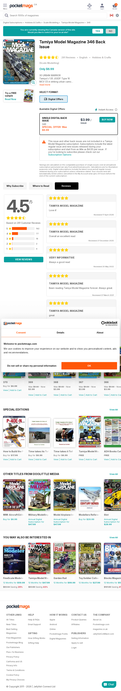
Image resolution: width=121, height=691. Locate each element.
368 (56, 382)
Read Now (10, 99)
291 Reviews (68, 57)
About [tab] (100, 332)
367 (81, 382)
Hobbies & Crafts (33, 22)
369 (30, 382)
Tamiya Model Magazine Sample (89, 451)
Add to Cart (15, 390)
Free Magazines (13, 638)
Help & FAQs (34, 619)
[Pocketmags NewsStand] (20, 6)
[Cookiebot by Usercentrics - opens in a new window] (103, 323)
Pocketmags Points (59, 634)
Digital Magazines (58, 638)
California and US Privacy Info (14, 663)
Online (53, 629)
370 (5, 382)
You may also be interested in (27, 537)
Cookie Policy (12, 675)
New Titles (11, 624)
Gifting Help (33, 643)
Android (53, 624)
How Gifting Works (36, 638)
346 (88, 22)
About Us (97, 619)
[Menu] (5, 6)
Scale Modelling (50, 22)
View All (113, 409)
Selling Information (80, 638)
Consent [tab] (21, 332)
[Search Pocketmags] (6, 16)
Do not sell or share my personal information (31, 365)
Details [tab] (60, 332)
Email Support (34, 624)
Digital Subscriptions (12, 22)
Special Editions (16, 409)
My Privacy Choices (15, 680)
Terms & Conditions (15, 670)
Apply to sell (77, 643)
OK (89, 365)
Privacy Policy (12, 657)
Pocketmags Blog (14, 642)
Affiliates (75, 624)
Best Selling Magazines (11, 631)
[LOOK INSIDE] (19, 83)
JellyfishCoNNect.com (102, 634)
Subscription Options (59, 154)
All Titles (10, 619)
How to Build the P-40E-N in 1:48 (13, 451)
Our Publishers (13, 647)
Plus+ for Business (15, 652)
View (5, 390)
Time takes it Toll (63, 451)
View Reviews (23, 259)
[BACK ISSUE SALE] (39, 377)
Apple (52, 619)
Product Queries (78, 619)
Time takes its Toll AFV (38, 451)
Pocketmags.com (101, 624)
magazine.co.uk (100, 629)
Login (74, 647)
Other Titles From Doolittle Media (31, 473)
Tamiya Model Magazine (72, 22)
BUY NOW (107, 119)
